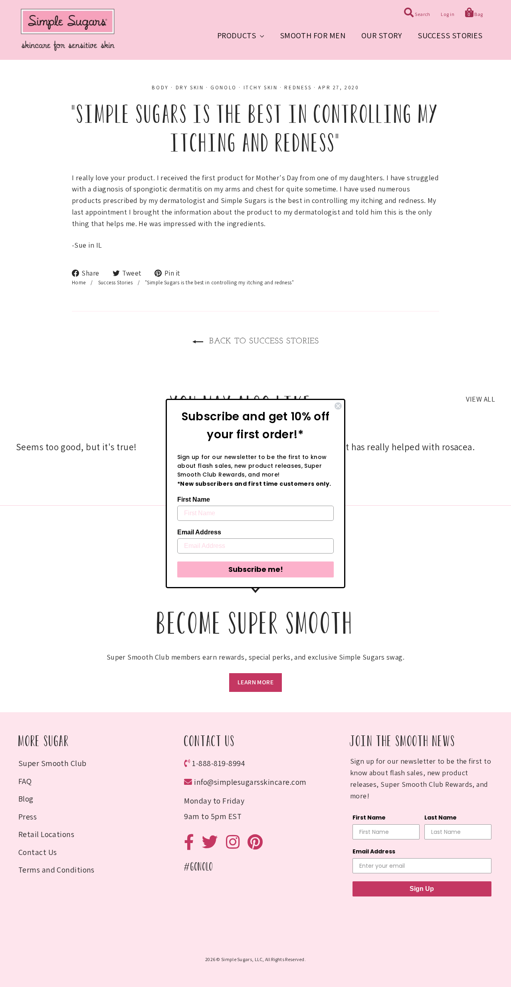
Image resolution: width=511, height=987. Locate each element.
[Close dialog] (338, 406)
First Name (193, 499)
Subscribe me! (255, 569)
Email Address (199, 532)
